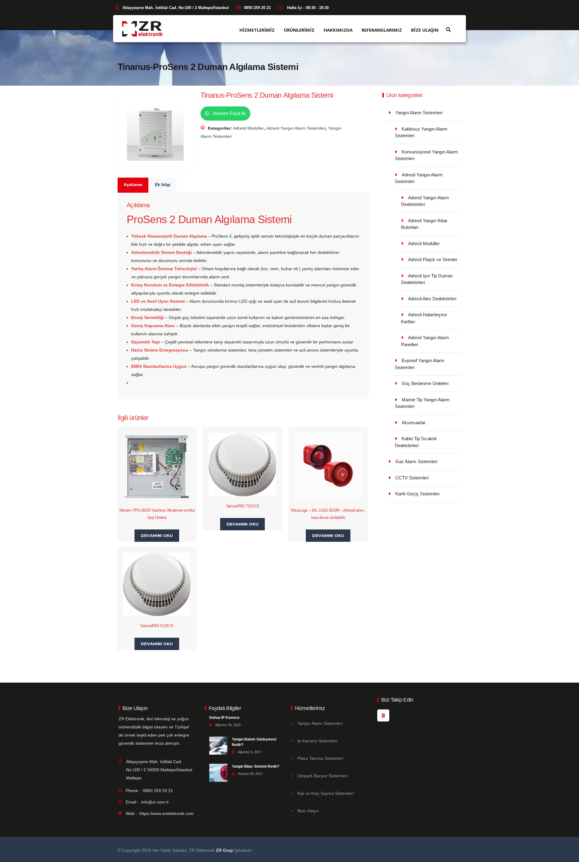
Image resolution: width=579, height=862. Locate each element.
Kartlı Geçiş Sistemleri (417, 493)
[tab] (133, 185)
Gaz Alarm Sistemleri (416, 461)
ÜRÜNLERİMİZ (299, 30)
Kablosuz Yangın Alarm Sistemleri (421, 132)
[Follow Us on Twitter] (383, 715)
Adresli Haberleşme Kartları (424, 318)
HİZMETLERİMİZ (257, 30)
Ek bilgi (162, 184)
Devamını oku (157, 535)
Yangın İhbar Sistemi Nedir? (255, 766)
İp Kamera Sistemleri (317, 740)
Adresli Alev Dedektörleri (432, 298)
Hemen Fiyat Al (229, 113)
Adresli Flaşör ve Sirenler (432, 259)
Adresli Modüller (248, 128)
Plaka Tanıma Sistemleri (320, 758)
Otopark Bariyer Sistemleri (322, 775)
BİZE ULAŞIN (424, 30)
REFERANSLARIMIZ (382, 30)
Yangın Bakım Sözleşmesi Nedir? (254, 742)
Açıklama (133, 184)
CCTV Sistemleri (412, 477)
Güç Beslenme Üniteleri (425, 383)
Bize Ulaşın (308, 810)
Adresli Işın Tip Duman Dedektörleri (427, 279)
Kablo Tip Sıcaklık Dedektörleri (416, 442)
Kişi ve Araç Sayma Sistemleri (325, 793)
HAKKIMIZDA (338, 30)
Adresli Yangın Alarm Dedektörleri (425, 201)
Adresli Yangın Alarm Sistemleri (296, 128)
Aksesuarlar (414, 422)
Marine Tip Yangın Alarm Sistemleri (422, 403)
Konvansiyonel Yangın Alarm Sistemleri (426, 155)
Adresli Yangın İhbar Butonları (424, 224)
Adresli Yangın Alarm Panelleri (425, 341)
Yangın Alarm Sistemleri (418, 112)
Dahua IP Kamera (224, 717)
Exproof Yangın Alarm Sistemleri (420, 364)
